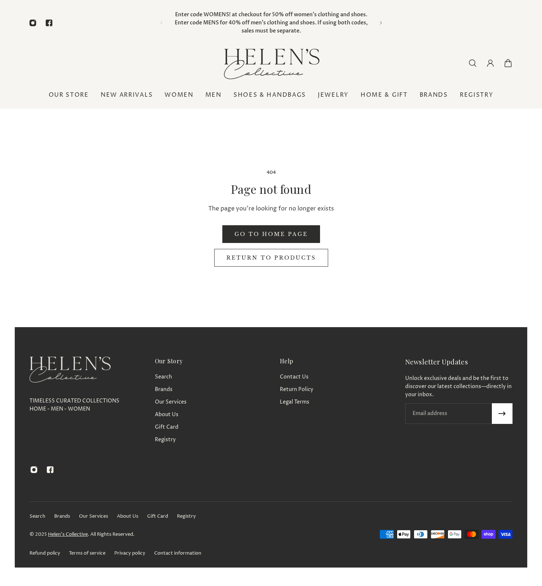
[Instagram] (33, 23)
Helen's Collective (68, 534)
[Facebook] (49, 23)
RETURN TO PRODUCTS (271, 257)
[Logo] (271, 63)
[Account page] (490, 63)
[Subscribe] (502, 413)
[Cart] (508, 63)
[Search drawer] (473, 63)
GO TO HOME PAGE (271, 234)
